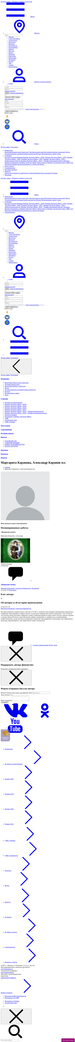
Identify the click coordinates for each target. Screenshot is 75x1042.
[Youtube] (15, 732)
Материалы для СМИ (12, 998)
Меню (32, 16)
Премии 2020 (9, 809)
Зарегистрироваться (16, 93)
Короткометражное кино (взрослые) (17, 152)
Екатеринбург (13, 47)
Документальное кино (36, 152)
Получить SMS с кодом (12, 97)
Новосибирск (13, 67)
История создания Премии (14, 157)
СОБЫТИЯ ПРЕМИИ (12, 443)
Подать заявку (5, 147)
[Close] (16, 654)
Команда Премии (7, 993)
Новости (4, 437)
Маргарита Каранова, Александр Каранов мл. (16, 588)
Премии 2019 (9, 794)
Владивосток (13, 46)
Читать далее (53, 645)
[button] (19, 229)
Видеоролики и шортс (49, 154)
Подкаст (39, 154)
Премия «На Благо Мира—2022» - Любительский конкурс (24, 411)
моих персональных (32, 109)
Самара (11, 65)
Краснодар (12, 56)
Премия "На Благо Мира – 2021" (32, 159)
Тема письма (5, 695)
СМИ (6, 418)
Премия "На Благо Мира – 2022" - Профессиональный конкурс (42, 161)
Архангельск (13, 40)
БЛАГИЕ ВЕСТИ (11, 441)
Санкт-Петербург (14, 39)
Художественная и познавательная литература (20, 154)
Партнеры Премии (11, 164)
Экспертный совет (59, 162)
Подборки (40, 164)
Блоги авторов (46, 173)
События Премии (35, 173)
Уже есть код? (9, 99)
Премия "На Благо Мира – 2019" (56, 157)
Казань (11, 53)
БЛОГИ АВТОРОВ (11, 446)
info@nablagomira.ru (7, 972)
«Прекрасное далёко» (8, 584)
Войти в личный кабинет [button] (42, 82)
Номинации (5, 379)
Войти (7, 93)
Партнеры (8, 175)
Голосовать (14, 147)
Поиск (36, 144)
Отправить (5, 702)
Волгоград (12, 42)
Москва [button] (36, 33)
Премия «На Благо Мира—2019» (16, 406)
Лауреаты (8, 870)
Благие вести (9, 173)
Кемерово (12, 54)
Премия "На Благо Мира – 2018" (34, 157)
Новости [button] (7, 171)
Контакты (21, 164)
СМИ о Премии (10, 422)
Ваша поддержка (6, 700)
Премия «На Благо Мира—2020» (16, 408)
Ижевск (11, 49)
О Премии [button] (8, 155)
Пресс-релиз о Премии (45, 162)
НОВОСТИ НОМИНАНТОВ (15, 444)
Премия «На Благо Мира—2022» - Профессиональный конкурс (26, 413)
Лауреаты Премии (11, 415)
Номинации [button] (9, 150)
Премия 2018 (9, 779)
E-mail (11, 83)
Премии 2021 (9, 824)
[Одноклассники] (45, 717)
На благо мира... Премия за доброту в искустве (16, 1)
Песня (68, 152)
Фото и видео (9, 166)
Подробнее (35, 588)
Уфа (10, 63)
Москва (11, 37)
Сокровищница (10, 168)
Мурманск (12, 60)
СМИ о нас (69, 162)
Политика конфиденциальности (15, 996)
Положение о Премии (12, 1001)
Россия (11, 61)
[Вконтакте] (15, 717)
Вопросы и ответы (31, 164)
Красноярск (12, 58)
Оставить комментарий (40, 645)
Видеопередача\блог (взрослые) (55, 152)
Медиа (7, 885)
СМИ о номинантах (11, 855)
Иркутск (11, 51)
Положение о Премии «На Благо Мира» (18, 416)
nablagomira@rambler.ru (8, 978)
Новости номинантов (21, 173)
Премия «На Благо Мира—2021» (16, 409)
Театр (59, 154)
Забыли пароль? (10, 91)
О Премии (4, 399)
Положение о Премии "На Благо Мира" (23, 162)
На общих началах (11, 169)
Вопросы (4, 458)
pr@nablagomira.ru (7, 969)
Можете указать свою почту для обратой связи (16, 693)
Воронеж (12, 44)
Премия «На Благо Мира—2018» (16, 404)
